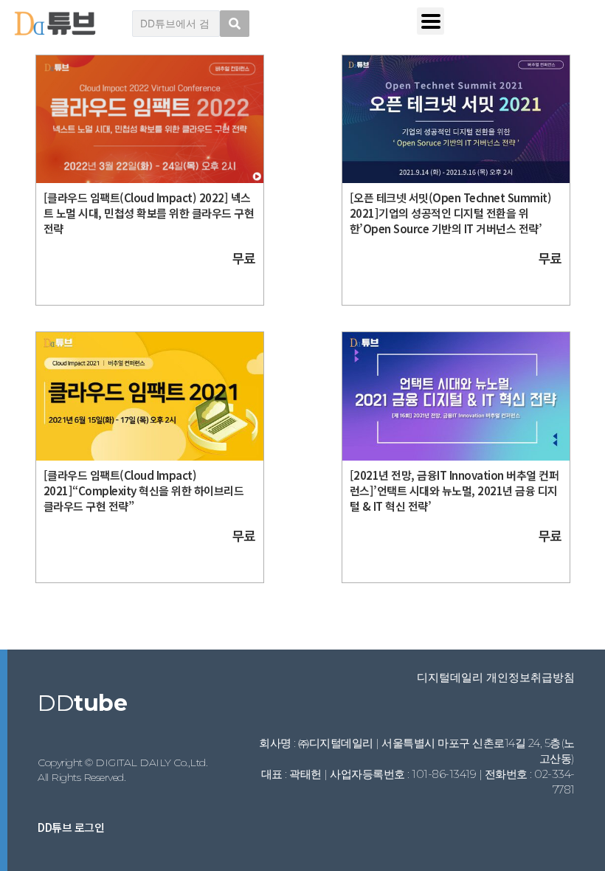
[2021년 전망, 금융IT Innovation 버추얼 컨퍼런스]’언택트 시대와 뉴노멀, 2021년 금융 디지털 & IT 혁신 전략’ (454, 490)
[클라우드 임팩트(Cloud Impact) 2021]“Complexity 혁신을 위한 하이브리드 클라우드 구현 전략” (144, 490)
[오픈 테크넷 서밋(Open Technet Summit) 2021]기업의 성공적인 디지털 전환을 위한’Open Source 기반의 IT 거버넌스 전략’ (451, 213)
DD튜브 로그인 (71, 827)
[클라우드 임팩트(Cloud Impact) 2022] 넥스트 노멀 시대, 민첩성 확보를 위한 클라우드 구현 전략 (149, 213)
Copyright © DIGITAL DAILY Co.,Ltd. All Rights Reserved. (122, 770)
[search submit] (234, 23)
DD (82, 703)
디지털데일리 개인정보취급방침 (496, 677)
